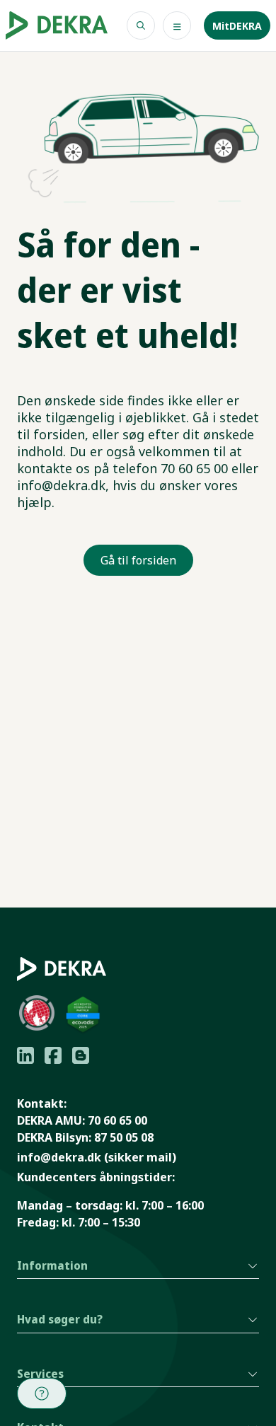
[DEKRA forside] (56, 25)
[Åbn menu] (177, 25)
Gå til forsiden (138, 560)
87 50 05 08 (124, 1137)
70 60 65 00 (117, 1120)
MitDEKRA (237, 26)
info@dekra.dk (59, 1157)
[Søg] (141, 25)
